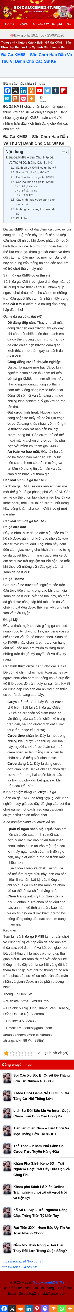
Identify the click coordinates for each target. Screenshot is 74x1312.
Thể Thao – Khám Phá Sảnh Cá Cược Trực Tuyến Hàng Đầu (38, 1149)
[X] (15, 90)
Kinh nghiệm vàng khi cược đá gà (36, 211)
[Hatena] (7, 98)
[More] (31, 98)
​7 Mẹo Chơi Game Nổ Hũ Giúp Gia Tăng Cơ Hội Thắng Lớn (41, 1096)
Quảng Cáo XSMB (30, 42)
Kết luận (21, 218)
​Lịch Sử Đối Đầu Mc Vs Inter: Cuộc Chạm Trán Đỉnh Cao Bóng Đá (41, 1113)
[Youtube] (39, 90)
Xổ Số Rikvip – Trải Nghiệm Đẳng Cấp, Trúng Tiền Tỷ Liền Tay (40, 1212)
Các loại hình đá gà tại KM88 (35, 177)
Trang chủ (8, 42)
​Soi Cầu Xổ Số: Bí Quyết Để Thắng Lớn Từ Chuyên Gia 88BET (41, 1078)
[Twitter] (47, 90)
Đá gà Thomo (29, 190)
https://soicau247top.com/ (21, 1261)
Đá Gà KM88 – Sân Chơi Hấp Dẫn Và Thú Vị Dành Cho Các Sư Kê (32, 160)
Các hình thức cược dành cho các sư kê (35, 202)
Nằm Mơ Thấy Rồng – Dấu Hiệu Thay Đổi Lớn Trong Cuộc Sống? (40, 1248)
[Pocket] (23, 98)
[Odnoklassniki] (31, 90)
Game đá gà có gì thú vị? (33, 172)
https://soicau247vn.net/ (20, 1267)
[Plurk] (15, 98)
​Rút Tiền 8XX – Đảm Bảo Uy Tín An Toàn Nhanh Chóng (41, 1230)
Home (9, 24)
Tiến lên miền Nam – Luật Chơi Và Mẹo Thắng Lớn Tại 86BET (41, 1131)
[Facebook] (7, 90)
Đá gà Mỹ (27, 195)
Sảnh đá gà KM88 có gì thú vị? (36, 167)
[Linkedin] (23, 90)
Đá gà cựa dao (30, 186)
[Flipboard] (63, 90)
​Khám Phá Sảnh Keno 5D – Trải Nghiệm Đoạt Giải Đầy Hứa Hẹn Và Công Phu (41, 1169)
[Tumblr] (55, 90)
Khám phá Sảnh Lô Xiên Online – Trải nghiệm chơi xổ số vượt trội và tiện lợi (40, 1192)
